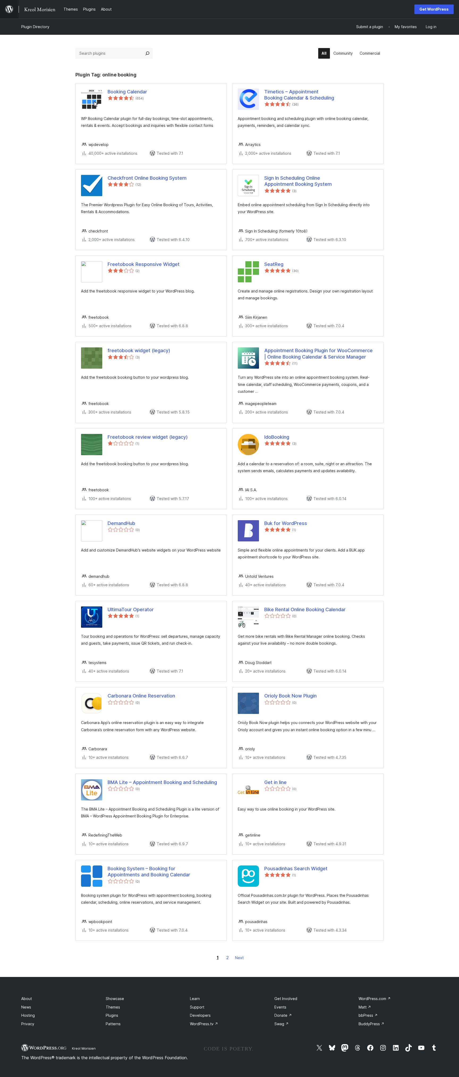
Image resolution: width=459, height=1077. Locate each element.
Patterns (113, 1024)
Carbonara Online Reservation (141, 696)
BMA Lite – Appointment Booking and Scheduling (162, 782)
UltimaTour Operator (131, 609)
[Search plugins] (147, 53)
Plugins (112, 1015)
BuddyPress (371, 1024)
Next (239, 957)
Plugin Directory (35, 26)
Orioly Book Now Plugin (290, 696)
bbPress (368, 1015)
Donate (283, 1015)
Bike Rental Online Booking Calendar (305, 609)
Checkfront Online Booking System (147, 178)
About (26, 998)
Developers (200, 1015)
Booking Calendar (127, 91)
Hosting (28, 1015)
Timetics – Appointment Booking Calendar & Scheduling (299, 95)
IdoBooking (276, 437)
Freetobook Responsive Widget (144, 264)
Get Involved (285, 998)
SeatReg (273, 264)
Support (197, 1007)
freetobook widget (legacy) (139, 350)
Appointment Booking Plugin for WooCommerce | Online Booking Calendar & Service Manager (318, 353)
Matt (365, 1007)
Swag (281, 1024)
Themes (113, 1007)
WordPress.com (375, 998)
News (26, 1007)
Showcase (115, 998)
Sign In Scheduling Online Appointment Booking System (298, 181)
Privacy (27, 1024)
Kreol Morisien (84, 1048)
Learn (195, 998)
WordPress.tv (204, 1024)
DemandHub (121, 523)
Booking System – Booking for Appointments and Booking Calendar (149, 871)
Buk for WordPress (285, 523)
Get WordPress (434, 9)
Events (280, 1007)
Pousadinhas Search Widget (296, 868)
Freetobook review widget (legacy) (148, 437)
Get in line (275, 782)
